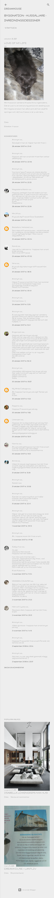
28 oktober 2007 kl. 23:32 (21, 220)
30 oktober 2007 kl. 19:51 (21, 454)
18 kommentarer (17, 873)
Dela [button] (6, 122)
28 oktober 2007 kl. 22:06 (22, 162)
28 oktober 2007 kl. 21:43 (21, 146)
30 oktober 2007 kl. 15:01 (21, 437)
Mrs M (15, 213)
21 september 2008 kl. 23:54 (22, 646)
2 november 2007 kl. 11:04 (22, 574)
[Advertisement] (27, 693)
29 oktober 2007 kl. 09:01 (21, 291)
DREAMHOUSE (13, 9)
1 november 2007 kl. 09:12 (22, 526)
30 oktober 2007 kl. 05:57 (22, 382)
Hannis (15, 443)
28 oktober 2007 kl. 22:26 (21, 206)
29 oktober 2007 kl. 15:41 (21, 325)
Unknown (16, 419)
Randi (14, 246)
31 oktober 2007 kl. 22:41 (21, 504)
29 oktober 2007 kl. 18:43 (21, 361)
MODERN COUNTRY (21, 581)
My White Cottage (20, 388)
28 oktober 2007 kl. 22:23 (21, 182)
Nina (14, 263)
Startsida (11, 28)
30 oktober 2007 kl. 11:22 (21, 399)
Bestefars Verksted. (21, 227)
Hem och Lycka (18, 607)
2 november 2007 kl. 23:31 (22, 615)
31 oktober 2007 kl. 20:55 (21, 486)
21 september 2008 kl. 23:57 (22, 662)
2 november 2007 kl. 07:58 (22, 540)
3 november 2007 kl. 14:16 (22, 631)
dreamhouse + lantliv (20, 868)
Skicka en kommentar (14, 667)
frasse (15, 126)
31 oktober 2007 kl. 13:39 (21, 473)
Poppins (15, 406)
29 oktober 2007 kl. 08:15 (21, 272)
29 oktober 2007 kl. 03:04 (22, 239)
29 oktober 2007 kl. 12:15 (21, 304)
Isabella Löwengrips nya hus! (26, 792)
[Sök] (48, 4)
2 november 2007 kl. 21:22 (22, 600)
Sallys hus (16, 547)
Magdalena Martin (20, 189)
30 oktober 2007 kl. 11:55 (21, 413)
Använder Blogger (29, 890)
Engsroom (16, 332)
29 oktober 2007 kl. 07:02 (22, 256)
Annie (14, 461)
